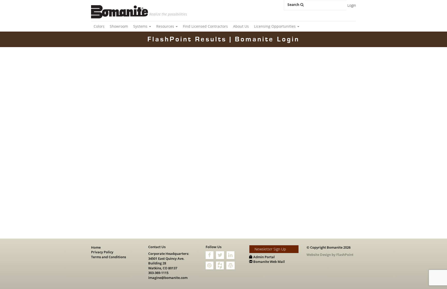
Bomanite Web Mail (268, 261)
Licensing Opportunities (275, 26)
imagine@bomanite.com (168, 277)
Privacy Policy (102, 252)
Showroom (119, 26)
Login (351, 5)
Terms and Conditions (108, 257)
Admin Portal (263, 257)
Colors (99, 26)
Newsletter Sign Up (270, 249)
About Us (241, 26)
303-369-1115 (158, 272)
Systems (140, 26)
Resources (165, 26)
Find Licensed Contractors (205, 26)
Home (96, 247)
